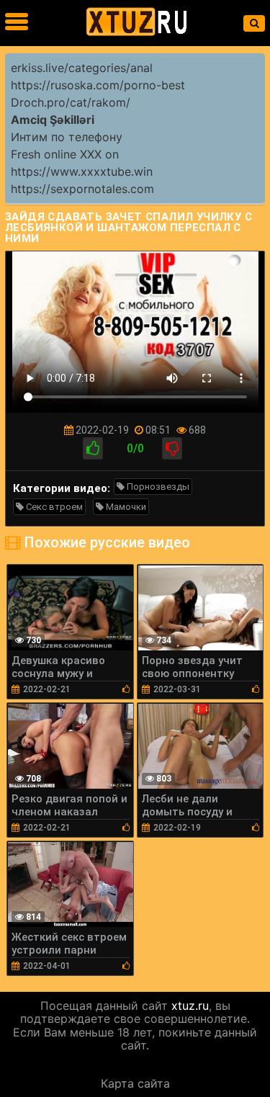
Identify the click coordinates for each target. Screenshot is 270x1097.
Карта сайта (135, 1083)
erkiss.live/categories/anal (82, 68)
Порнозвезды (157, 486)
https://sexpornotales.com (82, 189)
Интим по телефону (66, 137)
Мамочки (125, 506)
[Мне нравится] (93, 448)
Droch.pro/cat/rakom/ (70, 102)
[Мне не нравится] (172, 448)
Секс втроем (53, 506)
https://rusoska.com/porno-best (98, 85)
